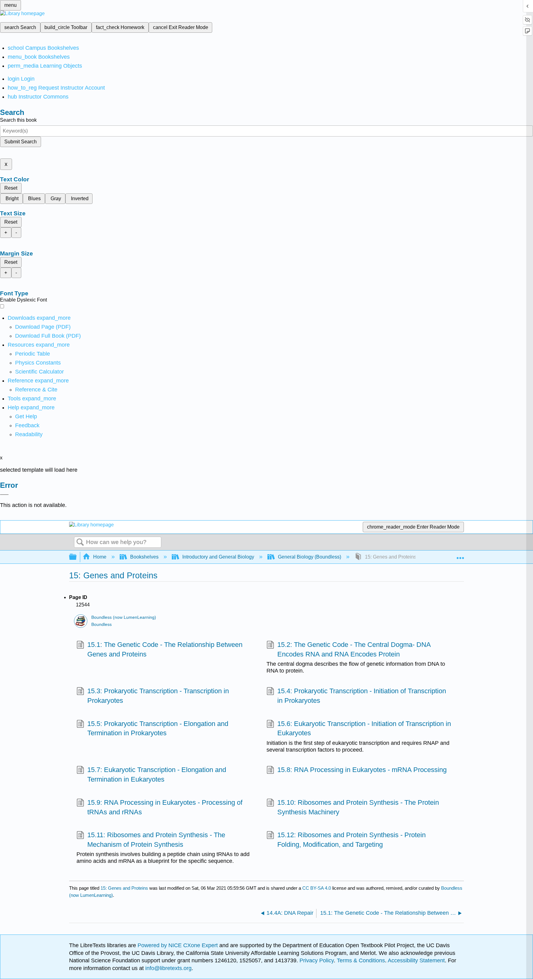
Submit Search (20, 141)
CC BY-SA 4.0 (316, 888)
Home (100, 556)
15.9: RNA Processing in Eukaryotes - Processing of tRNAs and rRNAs (164, 807)
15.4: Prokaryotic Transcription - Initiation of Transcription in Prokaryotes (361, 695)
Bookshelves (144, 556)
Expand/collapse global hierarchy (76, 557)
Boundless (101, 624)
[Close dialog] (4, 494)
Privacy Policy (317, 960)
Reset (10, 188)
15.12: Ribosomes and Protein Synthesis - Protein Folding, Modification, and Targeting (351, 839)
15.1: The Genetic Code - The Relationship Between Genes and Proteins (164, 649)
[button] (27, 425)
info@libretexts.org (168, 968)
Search (80, 542)
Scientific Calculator (39, 372)
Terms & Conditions (361, 960)
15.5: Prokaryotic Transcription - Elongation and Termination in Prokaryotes (157, 728)
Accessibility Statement (416, 960)
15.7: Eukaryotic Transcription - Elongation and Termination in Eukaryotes (156, 774)
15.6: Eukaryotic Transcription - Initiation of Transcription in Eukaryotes (364, 728)
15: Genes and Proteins (124, 888)
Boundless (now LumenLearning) (123, 617)
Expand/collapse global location (460, 555)
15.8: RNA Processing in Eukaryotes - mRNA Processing (362, 770)
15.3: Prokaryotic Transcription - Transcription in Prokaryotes (158, 695)
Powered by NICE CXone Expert (178, 945)
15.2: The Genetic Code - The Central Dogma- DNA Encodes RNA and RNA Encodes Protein (354, 649)
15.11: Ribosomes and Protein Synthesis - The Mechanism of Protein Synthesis (156, 839)
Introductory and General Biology (218, 556)
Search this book (18, 120)
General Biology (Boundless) (309, 556)
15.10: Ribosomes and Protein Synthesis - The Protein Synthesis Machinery (358, 807)
